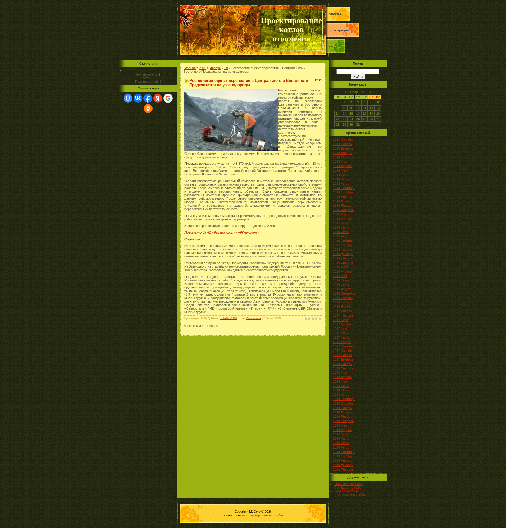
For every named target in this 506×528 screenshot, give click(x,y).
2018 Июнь (341, 386)
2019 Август (342, 447)
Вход (332, 46)
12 (371, 108)
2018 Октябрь (343, 403)
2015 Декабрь (343, 254)
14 (337, 113)
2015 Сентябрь (344, 240)
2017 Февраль (343, 315)
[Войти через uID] (128, 98)
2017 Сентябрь (344, 346)
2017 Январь (342, 311)
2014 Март (340, 161)
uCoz (279, 515)
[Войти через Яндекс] (157, 98)
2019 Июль (341, 443)
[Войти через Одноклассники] (148, 108)
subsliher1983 (228, 318)
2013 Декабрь (343, 148)
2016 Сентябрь (344, 293)
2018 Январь (342, 364)
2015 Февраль (343, 210)
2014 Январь (342, 153)
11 (364, 108)
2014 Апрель (342, 166)
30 (351, 124)
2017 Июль (341, 337)
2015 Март (340, 214)
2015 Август (342, 236)
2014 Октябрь (343, 192)
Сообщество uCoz (348, 487)
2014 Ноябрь (342, 196)
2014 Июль (341, 179)
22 (344, 119)
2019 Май (340, 434)
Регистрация (339, 30)
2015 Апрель (342, 218)
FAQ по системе (346, 491)
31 (358, 124)
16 (351, 113)
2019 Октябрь (343, 456)
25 (364, 119)
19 (371, 113)
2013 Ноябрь (342, 144)
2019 (202, 68)
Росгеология (253, 318)
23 (351, 119)
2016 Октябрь (343, 298)
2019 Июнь (341, 438)
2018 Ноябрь (342, 408)
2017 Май (340, 328)
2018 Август (342, 394)
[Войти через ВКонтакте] (138, 98)
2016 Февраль (343, 262)
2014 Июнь (341, 174)
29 (344, 124)
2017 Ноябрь (342, 355)
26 (371, 119)
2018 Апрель (342, 377)
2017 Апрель (342, 324)
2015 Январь (342, 205)
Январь (215, 68)
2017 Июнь (341, 333)
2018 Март (340, 372)
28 (337, 124)
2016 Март (340, 267)
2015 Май (340, 223)
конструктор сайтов (256, 515)
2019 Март (340, 425)
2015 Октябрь (343, 245)
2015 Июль (341, 232)
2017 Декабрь (343, 359)
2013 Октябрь (343, 139)
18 (226, 68)
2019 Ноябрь (342, 460)
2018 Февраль (343, 368)
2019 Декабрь (343, 465)
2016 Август (342, 289)
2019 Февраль (343, 421)
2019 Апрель (342, 430)
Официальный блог (348, 484)
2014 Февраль (343, 157)
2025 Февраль (343, 469)
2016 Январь (342, 258)
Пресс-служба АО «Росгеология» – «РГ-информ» (221, 232)
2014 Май (340, 170)
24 (358, 119)
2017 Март (340, 320)
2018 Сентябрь (344, 399)
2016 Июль (341, 284)
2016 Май (340, 276)
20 (378, 113)
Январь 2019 (357, 92)
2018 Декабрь (343, 412)
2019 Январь (342, 416)
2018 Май (340, 381)
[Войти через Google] (168, 98)
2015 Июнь (341, 227)
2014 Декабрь (343, 201)
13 (378, 108)
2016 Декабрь (343, 306)
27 (378, 119)
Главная (335, 14)
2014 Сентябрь (344, 188)
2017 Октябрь (343, 350)
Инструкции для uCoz (350, 494)
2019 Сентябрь (344, 452)
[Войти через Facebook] (147, 98)
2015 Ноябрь (342, 249)
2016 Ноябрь (342, 302)
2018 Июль (341, 390)
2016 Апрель (342, 271)
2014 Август (342, 183)
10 (358, 108)
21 (337, 119)
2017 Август (342, 342)
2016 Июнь (341, 280)
